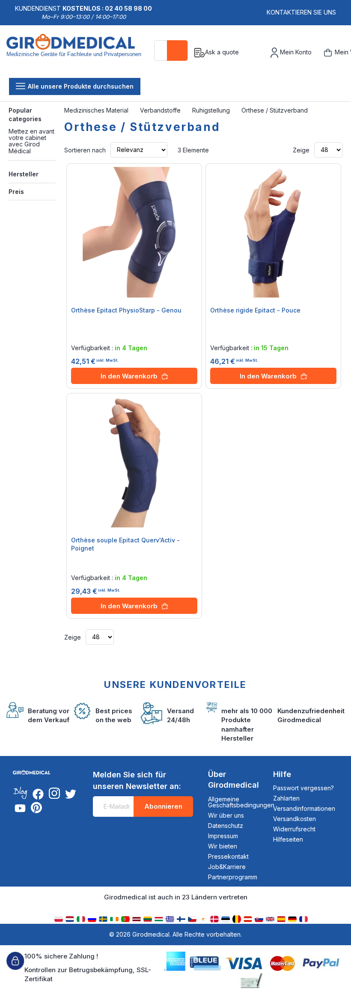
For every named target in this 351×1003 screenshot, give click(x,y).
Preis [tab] (16, 191)
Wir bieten (222, 846)
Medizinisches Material (97, 110)
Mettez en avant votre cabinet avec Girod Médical (31, 141)
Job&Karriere (227, 866)
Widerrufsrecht (294, 829)
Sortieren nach (85, 149)
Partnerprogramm (232, 877)
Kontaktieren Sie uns (301, 12)
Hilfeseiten (288, 839)
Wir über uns (226, 815)
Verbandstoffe (161, 110)
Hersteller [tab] (24, 174)
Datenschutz (225, 825)
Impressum (223, 835)
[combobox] (171, 50)
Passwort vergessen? (303, 788)
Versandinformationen (304, 808)
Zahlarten (286, 798)
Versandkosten (294, 818)
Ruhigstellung (212, 110)
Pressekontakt (228, 856)
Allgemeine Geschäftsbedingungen (241, 802)
